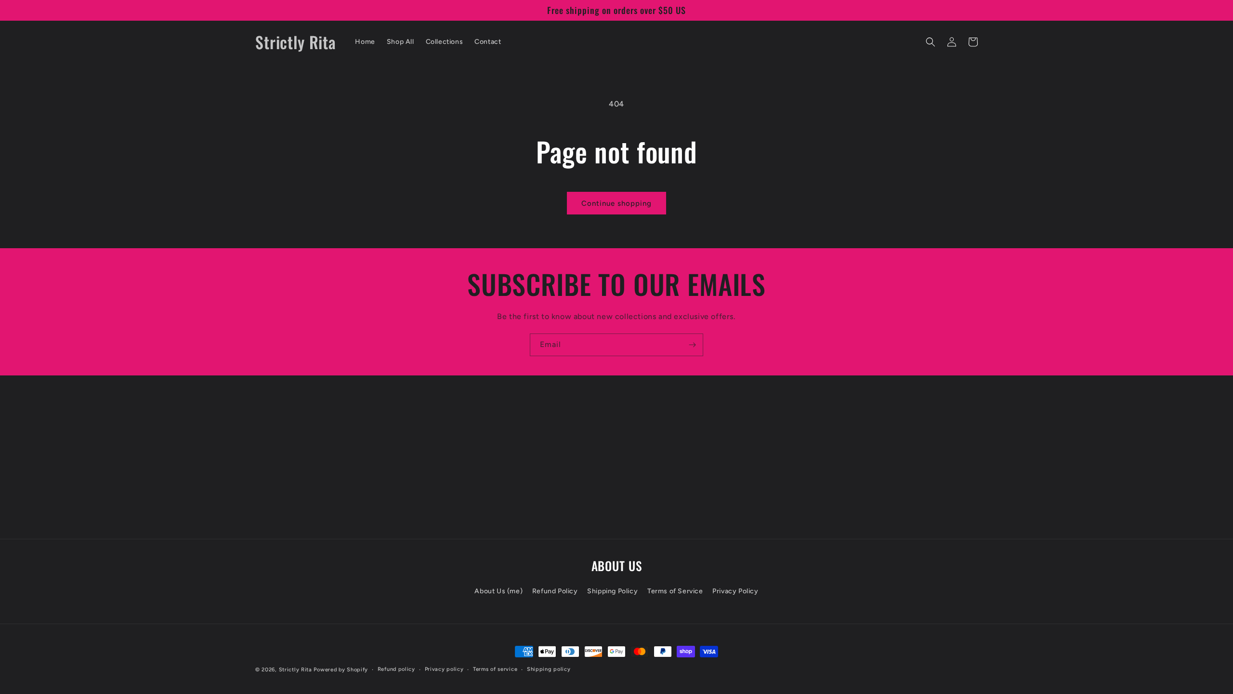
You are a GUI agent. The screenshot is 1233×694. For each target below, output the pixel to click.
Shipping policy (549, 669)
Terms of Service (675, 591)
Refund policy (396, 669)
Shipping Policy (612, 591)
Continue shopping (616, 203)
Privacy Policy (735, 591)
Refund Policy (555, 591)
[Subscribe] (692, 345)
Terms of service (495, 669)
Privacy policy (444, 669)
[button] (930, 42)
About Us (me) (498, 591)
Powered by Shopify (341, 670)
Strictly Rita (295, 670)
